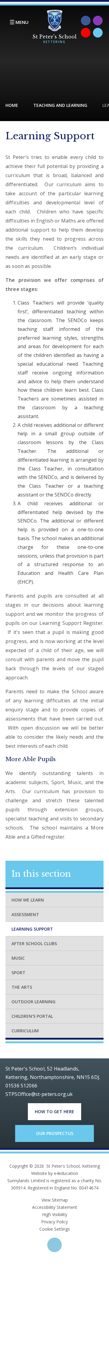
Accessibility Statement (54, 1207)
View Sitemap (54, 1200)
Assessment (25, 914)
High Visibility (54, 1214)
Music (18, 958)
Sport (18, 972)
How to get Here (54, 1111)
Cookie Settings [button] (54, 1229)
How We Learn (28, 900)
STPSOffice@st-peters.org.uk (39, 1094)
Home (11, 105)
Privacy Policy (54, 1222)
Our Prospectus (54, 1133)
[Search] (98, 33)
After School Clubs (34, 943)
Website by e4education (54, 1173)
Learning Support (32, 929)
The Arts (22, 987)
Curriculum (25, 1031)
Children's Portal (32, 1016)
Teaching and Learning (60, 105)
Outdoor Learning (33, 1001)
